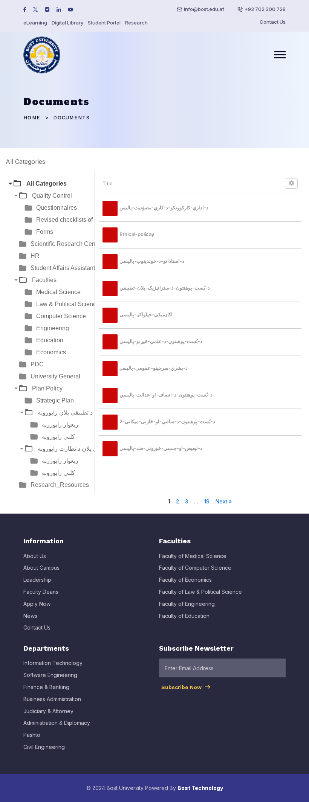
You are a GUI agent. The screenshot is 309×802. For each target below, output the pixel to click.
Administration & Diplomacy (56, 723)
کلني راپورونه (58, 436)
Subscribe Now (182, 687)
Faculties (44, 280)
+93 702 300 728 (265, 9)
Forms (44, 232)
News (30, 616)
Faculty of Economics (185, 579)
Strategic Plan (55, 400)
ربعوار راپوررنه (60, 424)
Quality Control (52, 195)
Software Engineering (50, 675)
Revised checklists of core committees (87, 220)
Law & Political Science (67, 304)
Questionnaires (56, 207)
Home (31, 117)
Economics (51, 352)
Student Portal (104, 23)
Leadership (37, 579)
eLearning (35, 23)
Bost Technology (200, 788)
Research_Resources (60, 485)
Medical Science (58, 292)
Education (49, 340)
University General (55, 376)
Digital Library (67, 23)
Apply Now (36, 604)
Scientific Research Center (66, 244)
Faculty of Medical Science (192, 556)
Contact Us (273, 22)
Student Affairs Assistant (63, 268)
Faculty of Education (184, 616)
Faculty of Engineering (187, 604)
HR (35, 256)
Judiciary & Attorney (48, 711)
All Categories (46, 183)
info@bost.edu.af (204, 9)
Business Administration (52, 699)
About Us (34, 556)
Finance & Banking (46, 687)
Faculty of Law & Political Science (200, 592)
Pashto (31, 735)
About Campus (41, 567)
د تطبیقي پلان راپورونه (65, 412)
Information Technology (53, 663)
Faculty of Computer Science (195, 567)
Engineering (52, 328)
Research (136, 23)
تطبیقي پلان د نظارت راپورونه (74, 448)
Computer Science (61, 316)
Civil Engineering (44, 747)
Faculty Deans (40, 592)
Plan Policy (47, 388)
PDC (37, 364)
